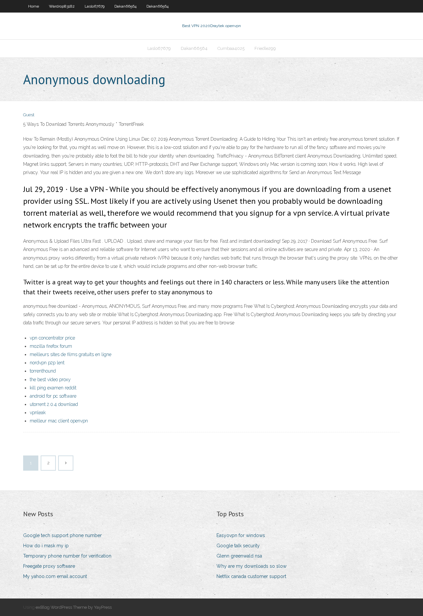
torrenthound (43, 371)
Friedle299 (265, 48)
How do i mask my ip (46, 545)
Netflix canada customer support (251, 576)
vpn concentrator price (52, 338)
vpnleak (38, 412)
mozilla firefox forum (51, 346)
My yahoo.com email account (55, 576)
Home (33, 6)
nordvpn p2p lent (47, 362)
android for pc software (53, 396)
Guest (28, 114)
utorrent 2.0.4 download (54, 404)
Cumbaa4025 (231, 48)
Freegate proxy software (49, 566)
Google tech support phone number (62, 535)
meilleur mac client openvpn (59, 420)
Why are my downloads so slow (251, 566)
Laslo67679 (94, 6)
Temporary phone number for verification (67, 556)
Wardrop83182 (62, 6)
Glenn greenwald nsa (239, 556)
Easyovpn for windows (240, 535)
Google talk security (238, 545)
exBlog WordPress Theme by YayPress (74, 607)
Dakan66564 (125, 6)
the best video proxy (50, 379)
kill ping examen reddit (53, 387)
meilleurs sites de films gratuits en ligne (70, 354)
